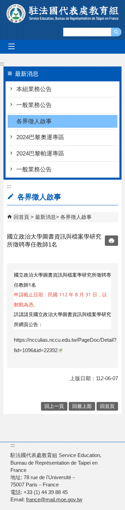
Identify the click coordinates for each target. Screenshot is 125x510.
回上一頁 (54, 406)
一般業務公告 (34, 105)
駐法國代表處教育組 (62, 13)
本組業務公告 (34, 89)
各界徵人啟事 (34, 121)
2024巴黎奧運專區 (40, 137)
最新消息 (45, 217)
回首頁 (21, 217)
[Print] (111, 240)
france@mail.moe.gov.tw (54, 499)
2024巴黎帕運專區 (40, 153)
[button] (116, 32)
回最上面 (82, 406)
